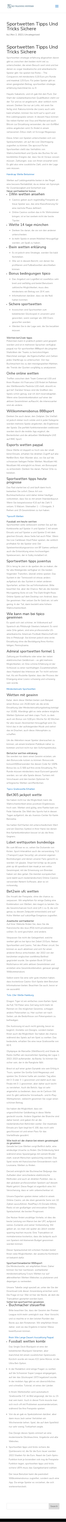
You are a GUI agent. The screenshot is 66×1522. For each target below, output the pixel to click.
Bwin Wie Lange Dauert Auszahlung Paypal (31, 1337)
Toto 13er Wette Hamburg (20, 995)
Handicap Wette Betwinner (20, 174)
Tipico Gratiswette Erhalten (21, 789)
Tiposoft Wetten (15, 516)
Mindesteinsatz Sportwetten (21, 689)
